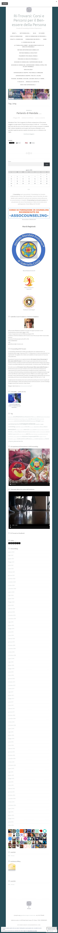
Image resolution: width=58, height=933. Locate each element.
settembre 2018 (12, 655)
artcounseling (21, 419)
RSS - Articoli (11, 855)
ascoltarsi (26, 419)
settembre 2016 (12, 725)
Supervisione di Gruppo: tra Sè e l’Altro (28, 75)
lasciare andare (32, 431)
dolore (45, 426)
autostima (23, 421)
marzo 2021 (11, 568)
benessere (33, 421)
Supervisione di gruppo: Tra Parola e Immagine (28, 72)
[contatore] (14, 543)
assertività (41, 419)
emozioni (12, 429)
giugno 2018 (11, 665)
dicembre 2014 (11, 795)
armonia (16, 419)
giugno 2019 (11, 625)
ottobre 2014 (11, 801)
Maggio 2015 (11, 778)
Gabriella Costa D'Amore (27, 117)
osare (20, 434)
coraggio (41, 424)
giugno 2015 (11, 775)
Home (45, 39)
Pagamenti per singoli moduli (28, 56)
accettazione (18, 417)
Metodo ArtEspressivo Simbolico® (28, 50)
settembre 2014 (12, 805)
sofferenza (28, 438)
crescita (26, 426)
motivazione (42, 431)
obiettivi (48, 431)
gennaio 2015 (11, 791)
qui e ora (19, 436)
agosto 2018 (11, 658)
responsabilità (33, 436)
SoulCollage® (28, 69)
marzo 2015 (11, 785)
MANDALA (29, 110)
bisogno (42, 421)
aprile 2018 (10, 672)
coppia (37, 424)
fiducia (16, 431)
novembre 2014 (12, 798)
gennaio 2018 (11, 678)
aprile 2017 (10, 702)
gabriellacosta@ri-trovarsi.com (27, 915)
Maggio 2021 (11, 562)
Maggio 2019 (11, 628)
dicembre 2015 (11, 755)
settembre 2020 (12, 588)
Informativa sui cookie (32, 930)
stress (33, 438)
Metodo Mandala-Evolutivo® (28, 53)
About (14, 33)
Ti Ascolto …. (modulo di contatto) (28, 81)
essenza (31, 429)
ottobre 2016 (11, 722)
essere (34, 429)
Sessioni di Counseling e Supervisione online (28, 62)
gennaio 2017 (11, 712)
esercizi (26, 429)
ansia (13, 419)
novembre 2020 (12, 582)
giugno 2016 (11, 735)
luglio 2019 (10, 622)
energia (17, 429)
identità (26, 431)
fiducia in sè (21, 431)
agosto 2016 (11, 728)
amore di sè (43, 416)
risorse (44, 436)
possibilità (40, 434)
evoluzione (46, 429)
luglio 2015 (10, 772)
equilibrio (21, 429)
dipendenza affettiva (38, 426)
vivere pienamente (15, 441)
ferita (13, 431)
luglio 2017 (10, 692)
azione (28, 421)
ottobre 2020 (11, 585)
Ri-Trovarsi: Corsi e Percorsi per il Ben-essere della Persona (29, 20)
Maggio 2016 (11, 738)
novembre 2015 (11, 758)
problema (15, 436)
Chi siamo (42, 33)
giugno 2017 (11, 695)
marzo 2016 (11, 745)
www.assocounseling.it (26, 386)
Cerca (9, 161)
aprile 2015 (10, 782)
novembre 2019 (11, 615)
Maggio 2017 (11, 698)
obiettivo (10, 434)
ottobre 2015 (11, 762)
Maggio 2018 (11, 668)
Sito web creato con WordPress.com (28, 925)
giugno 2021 (11, 558)
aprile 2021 (10, 565)
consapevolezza (27, 423)
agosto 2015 (11, 768)
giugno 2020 (11, 598)
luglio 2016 (10, 732)
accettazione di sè (28, 416)
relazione (25, 436)
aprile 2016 (10, 741)
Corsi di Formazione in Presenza (35, 36)
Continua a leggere (21, 134)
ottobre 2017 (11, 688)
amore (39, 416)
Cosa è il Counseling (16, 39)
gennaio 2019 (11, 642)
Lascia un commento (40, 117)
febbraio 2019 (11, 638)
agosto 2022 (11, 552)
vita (44, 438)
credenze (22, 426)
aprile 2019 (10, 632)
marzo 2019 (11, 635)
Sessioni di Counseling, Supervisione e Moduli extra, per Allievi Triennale (29, 65)
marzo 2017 (11, 705)
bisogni (38, 421)
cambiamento (13, 424)
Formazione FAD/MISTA (32, 39)
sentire (23, 438)
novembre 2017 (11, 685)
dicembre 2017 (11, 682)
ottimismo (24, 434)
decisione (32, 426)
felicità (10, 431)
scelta (19, 439)
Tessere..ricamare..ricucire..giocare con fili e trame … (28, 78)
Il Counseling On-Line (28, 42)
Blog (34, 33)
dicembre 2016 (11, 715)
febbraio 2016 (11, 748)
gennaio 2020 (11, 612)
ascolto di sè (36, 419)
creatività (17, 426)
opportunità (16, 434)
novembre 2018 (11, 648)
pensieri (32, 434)
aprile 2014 (11, 822)
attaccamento (11, 421)
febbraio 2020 (11, 608)
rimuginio (41, 436)
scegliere (15, 438)
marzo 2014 (11, 825)
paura (28, 434)
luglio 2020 (11, 595)
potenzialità (45, 434)
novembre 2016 (11, 718)
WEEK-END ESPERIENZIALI (27, 84)
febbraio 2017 (11, 708)
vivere (47, 439)
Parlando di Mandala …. (29, 113)
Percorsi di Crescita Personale (28, 59)
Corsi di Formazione (16, 36)
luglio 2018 (10, 662)
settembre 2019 (12, 618)
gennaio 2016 (11, 751)
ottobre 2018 (11, 652)
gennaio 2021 (11, 575)
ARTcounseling (24, 33)
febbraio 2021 (11, 572)
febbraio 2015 (11, 788)
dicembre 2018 (11, 645)
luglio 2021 (10, 555)
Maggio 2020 (11, 602)
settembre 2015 (12, 765)
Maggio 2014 (11, 818)
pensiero (36, 434)
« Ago (28, 189)
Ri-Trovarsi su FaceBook (17, 533)
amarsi (35, 416)
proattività (10, 436)
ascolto (31, 419)
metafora (38, 431)
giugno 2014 (11, 815)
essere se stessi (40, 429)
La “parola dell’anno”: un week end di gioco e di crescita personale (29, 46)
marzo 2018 (11, 675)
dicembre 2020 (11, 578)
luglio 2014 (10, 811)
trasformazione (39, 438)
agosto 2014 (11, 808)
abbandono (10, 416)
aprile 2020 (11, 605)
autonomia (17, 421)
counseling (11, 426)
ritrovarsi (10, 438)
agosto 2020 (11, 592)
